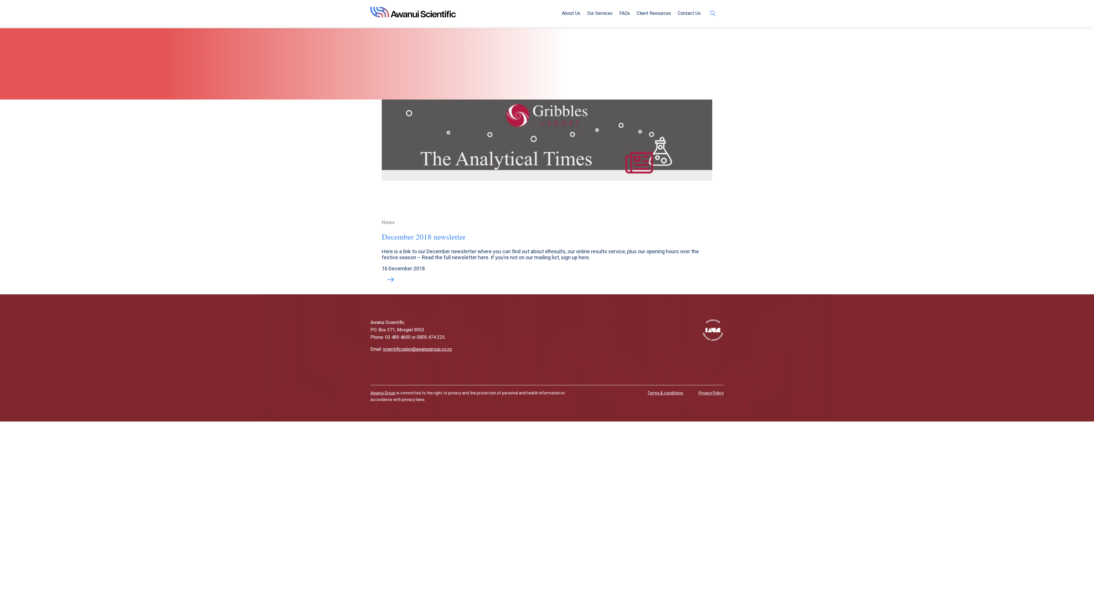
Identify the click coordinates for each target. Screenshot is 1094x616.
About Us (571, 13)
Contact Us (689, 13)
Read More (391, 280)
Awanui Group (382, 393)
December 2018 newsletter (424, 237)
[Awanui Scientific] (413, 16)
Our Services (600, 13)
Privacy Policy (711, 393)
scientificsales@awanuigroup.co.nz (417, 349)
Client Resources (654, 13)
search (714, 13)
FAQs (624, 13)
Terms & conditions (665, 393)
